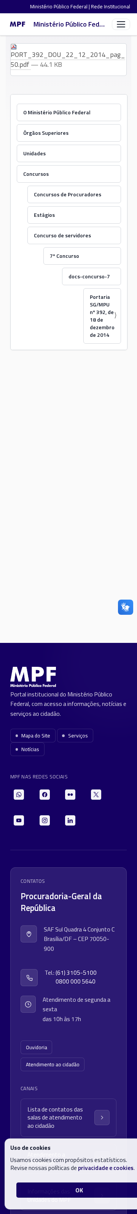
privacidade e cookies (106, 1167)
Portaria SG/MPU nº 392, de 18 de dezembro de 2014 (102, 316)
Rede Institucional (110, 6)
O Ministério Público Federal (57, 112)
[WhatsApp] (18, 794)
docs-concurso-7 (89, 276)
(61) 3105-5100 (76, 972)
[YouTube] (18, 820)
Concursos (36, 174)
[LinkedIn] (70, 820)
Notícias (30, 749)
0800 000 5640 (76, 981)
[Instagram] (44, 820)
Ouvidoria (36, 1047)
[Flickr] (70, 794)
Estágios (44, 215)
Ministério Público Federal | (60, 6)
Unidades (34, 153)
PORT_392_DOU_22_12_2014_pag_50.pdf (68, 59)
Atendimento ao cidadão (53, 1064)
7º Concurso (64, 256)
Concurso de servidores (62, 235)
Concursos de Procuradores (67, 194)
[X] (96, 794)
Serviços (78, 735)
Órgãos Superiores (45, 133)
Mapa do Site (35, 735)
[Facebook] (44, 794)
